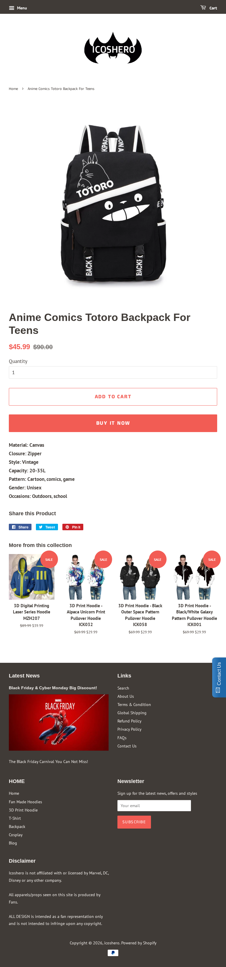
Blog (13, 843)
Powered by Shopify (139, 943)
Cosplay (16, 834)
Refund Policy (129, 721)
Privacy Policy (129, 729)
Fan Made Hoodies (25, 801)
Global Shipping (132, 712)
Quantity (18, 361)
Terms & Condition (134, 704)
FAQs (122, 737)
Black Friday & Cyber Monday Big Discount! (53, 687)
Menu (21, 8)
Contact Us (127, 746)
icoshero (111, 943)
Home (13, 88)
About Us (125, 696)
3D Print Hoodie (23, 810)
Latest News (24, 676)
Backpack (17, 826)
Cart (212, 8)
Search (123, 688)
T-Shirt (15, 818)
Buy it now (113, 423)
